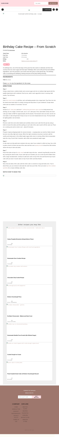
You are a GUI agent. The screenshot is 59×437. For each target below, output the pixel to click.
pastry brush (39, 145)
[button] (54, 39)
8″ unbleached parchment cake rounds (31, 109)
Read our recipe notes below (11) (29, 61)
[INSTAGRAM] (26, 427)
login (8, 83)
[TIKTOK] (29, 427)
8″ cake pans (12, 109)
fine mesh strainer (11, 100)
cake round (21, 152)
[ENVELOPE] (32, 427)
